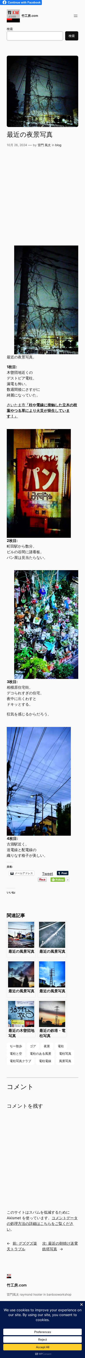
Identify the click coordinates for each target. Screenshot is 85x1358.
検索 (10, 29)
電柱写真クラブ (20, 1061)
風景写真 (65, 1061)
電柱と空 (16, 1053)
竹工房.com (30, 15)
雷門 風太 (44, 145)
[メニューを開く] (75, 15)
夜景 (47, 1046)
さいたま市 (42, 410)
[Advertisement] (42, 196)
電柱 (61, 1046)
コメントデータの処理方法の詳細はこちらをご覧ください (42, 1223)
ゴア (33, 1046)
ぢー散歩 (16, 1046)
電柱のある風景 (40, 1053)
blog (58, 145)
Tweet (47, 873)
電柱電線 (45, 1061)
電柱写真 (65, 1053)
